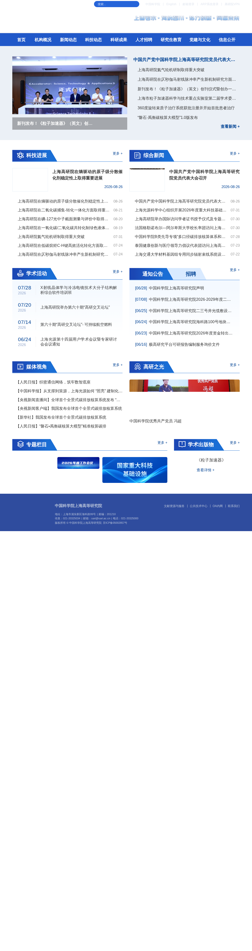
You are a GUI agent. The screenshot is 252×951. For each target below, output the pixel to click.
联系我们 (234, 505)
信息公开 (227, 39)
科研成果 (118, 39)
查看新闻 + (230, 126)
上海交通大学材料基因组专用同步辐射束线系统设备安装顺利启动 (181, 254)
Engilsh (171, 4)
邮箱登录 (188, 4)
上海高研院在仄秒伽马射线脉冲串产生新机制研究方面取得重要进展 (189, 79)
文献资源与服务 (174, 505)
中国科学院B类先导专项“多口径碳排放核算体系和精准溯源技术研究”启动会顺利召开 (181, 237)
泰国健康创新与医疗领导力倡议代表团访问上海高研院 (181, 245)
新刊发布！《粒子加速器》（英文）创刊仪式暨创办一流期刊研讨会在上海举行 (189, 89)
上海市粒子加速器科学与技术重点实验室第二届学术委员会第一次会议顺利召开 (189, 98)
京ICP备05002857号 (115, 522)
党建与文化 (199, 39)
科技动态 (93, 39)
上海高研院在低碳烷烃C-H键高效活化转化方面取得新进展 (64, 245)
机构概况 (43, 39)
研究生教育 (171, 39)
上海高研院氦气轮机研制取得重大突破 (171, 69)
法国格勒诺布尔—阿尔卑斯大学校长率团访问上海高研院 (181, 228)
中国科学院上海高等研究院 (78, 506)
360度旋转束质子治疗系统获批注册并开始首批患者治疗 (186, 108)
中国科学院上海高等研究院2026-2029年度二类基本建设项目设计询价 (184, 299)
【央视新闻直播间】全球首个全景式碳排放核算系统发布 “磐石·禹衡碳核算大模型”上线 (69, 400)
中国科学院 (152, 4)
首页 (21, 39)
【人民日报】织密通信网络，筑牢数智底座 (53, 382)
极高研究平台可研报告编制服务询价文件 (177, 344)
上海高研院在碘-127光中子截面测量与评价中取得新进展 (64, 219)
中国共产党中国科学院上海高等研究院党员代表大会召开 (186, 59)
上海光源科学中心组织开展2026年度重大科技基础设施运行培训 (181, 210)
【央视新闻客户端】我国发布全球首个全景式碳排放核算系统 (69, 408)
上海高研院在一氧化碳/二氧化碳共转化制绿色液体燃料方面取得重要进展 (64, 228)
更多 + (118, 153)
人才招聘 (144, 39)
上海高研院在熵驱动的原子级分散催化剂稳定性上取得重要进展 (64, 201)
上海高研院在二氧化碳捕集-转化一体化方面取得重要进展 (64, 210)
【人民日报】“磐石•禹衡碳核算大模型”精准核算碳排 (61, 426)
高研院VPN (232, 4)
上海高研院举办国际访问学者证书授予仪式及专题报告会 (181, 219)
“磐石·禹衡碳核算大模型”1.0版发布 (168, 117)
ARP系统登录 (210, 4)
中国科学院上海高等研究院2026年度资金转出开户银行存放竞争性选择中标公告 (184, 333)
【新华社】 (61, 417)
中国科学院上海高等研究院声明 (169, 288)
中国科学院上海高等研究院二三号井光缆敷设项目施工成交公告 (184, 311)
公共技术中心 (198, 505)
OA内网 (218, 505)
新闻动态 (68, 39)
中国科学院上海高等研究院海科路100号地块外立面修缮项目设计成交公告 (184, 322)
